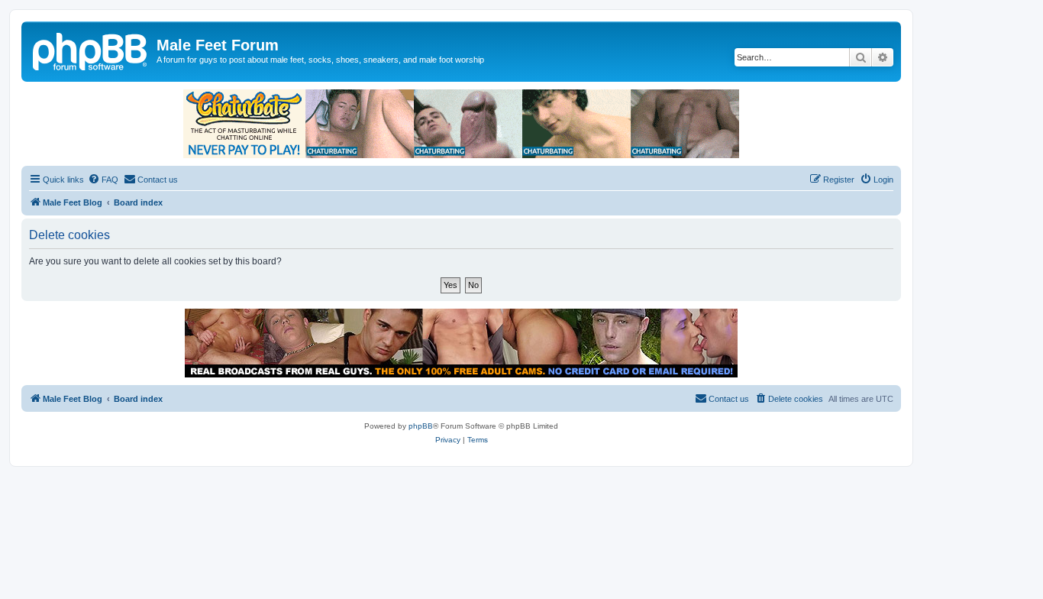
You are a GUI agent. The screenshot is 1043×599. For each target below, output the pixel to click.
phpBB (420, 426)
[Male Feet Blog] (91, 49)
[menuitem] (103, 179)
